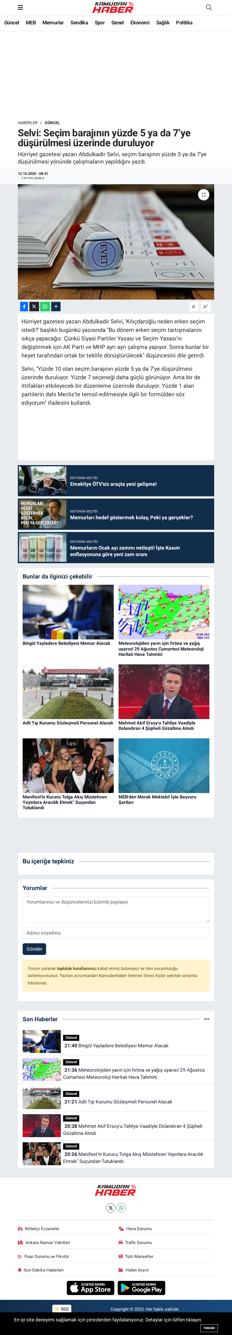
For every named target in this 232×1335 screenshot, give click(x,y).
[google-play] (142, 1287)
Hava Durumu (139, 1228)
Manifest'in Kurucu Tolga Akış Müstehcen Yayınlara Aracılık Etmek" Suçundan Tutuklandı (65, 802)
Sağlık (162, 23)
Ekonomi (139, 23)
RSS (64, 1309)
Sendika (79, 23)
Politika (184, 23)
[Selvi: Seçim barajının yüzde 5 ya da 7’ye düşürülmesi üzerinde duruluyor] (116, 242)
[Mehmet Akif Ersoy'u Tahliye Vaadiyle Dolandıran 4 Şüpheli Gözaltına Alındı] (164, 691)
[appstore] (91, 1287)
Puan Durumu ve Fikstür (46, 1256)
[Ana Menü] (20, 7)
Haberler (28, 122)
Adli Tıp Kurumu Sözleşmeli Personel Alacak (68, 723)
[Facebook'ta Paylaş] (24, 306)
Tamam (209, 1328)
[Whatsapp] (121, 1208)
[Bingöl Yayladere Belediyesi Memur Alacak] (68, 611)
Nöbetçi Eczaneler (42, 1228)
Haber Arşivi (137, 1270)
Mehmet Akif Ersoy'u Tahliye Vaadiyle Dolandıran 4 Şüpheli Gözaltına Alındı (157, 725)
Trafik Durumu (138, 1242)
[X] (110, 1208)
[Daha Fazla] (56, 306)
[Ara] (208, 7)
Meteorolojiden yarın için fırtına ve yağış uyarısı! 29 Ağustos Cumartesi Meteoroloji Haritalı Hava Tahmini (161, 649)
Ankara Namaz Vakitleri (47, 1242)
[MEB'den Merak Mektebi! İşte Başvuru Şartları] (164, 765)
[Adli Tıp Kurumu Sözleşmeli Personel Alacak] (68, 691)
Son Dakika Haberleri (44, 1270)
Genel (117, 23)
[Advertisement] (121, 75)
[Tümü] (206, 1019)
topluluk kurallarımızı (77, 968)
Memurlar (53, 23)
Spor (100, 23)
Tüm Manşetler (139, 1256)
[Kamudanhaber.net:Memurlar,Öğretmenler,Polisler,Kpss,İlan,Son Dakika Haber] (113, 7)
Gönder (34, 949)
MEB (31, 23)
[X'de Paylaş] (34, 306)
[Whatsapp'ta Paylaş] (45, 306)
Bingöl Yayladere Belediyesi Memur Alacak (66, 643)
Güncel (11, 23)
